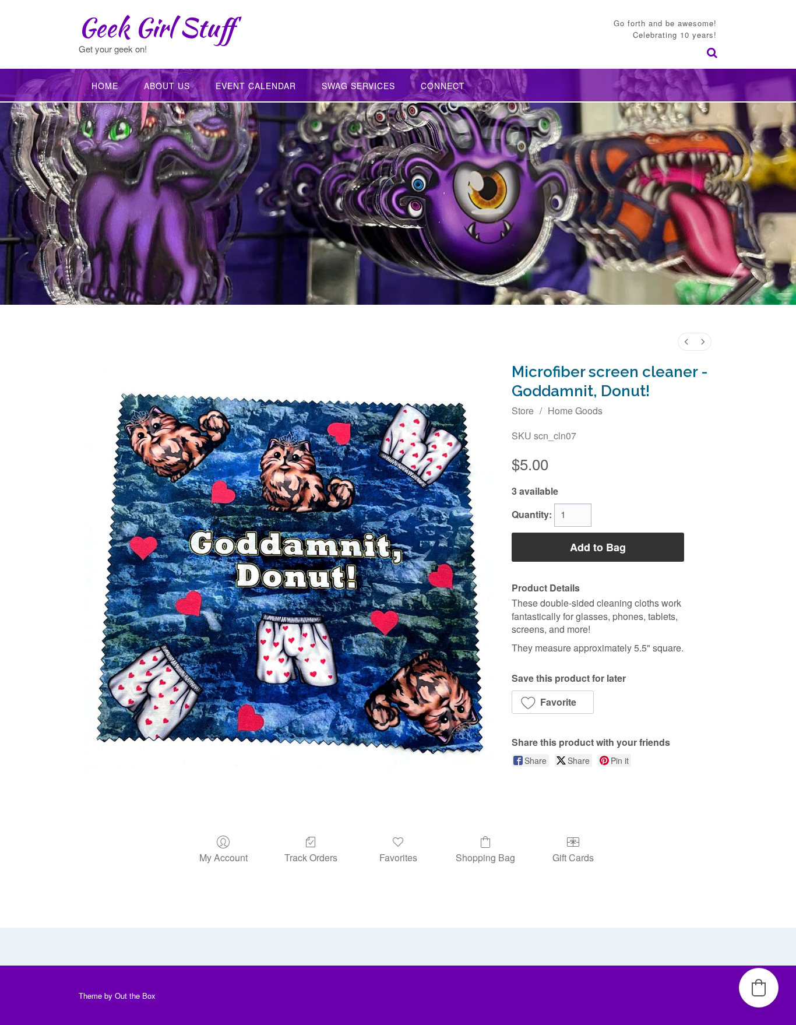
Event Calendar (256, 85)
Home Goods (575, 410)
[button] (553, 702)
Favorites (398, 857)
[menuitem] (686, 341)
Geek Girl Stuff (156, 27)
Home (104, 85)
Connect (443, 85)
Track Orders (310, 857)
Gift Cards (573, 857)
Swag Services (358, 85)
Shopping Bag (485, 857)
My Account (223, 857)
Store (523, 410)
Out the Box (135, 995)
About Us (167, 85)
